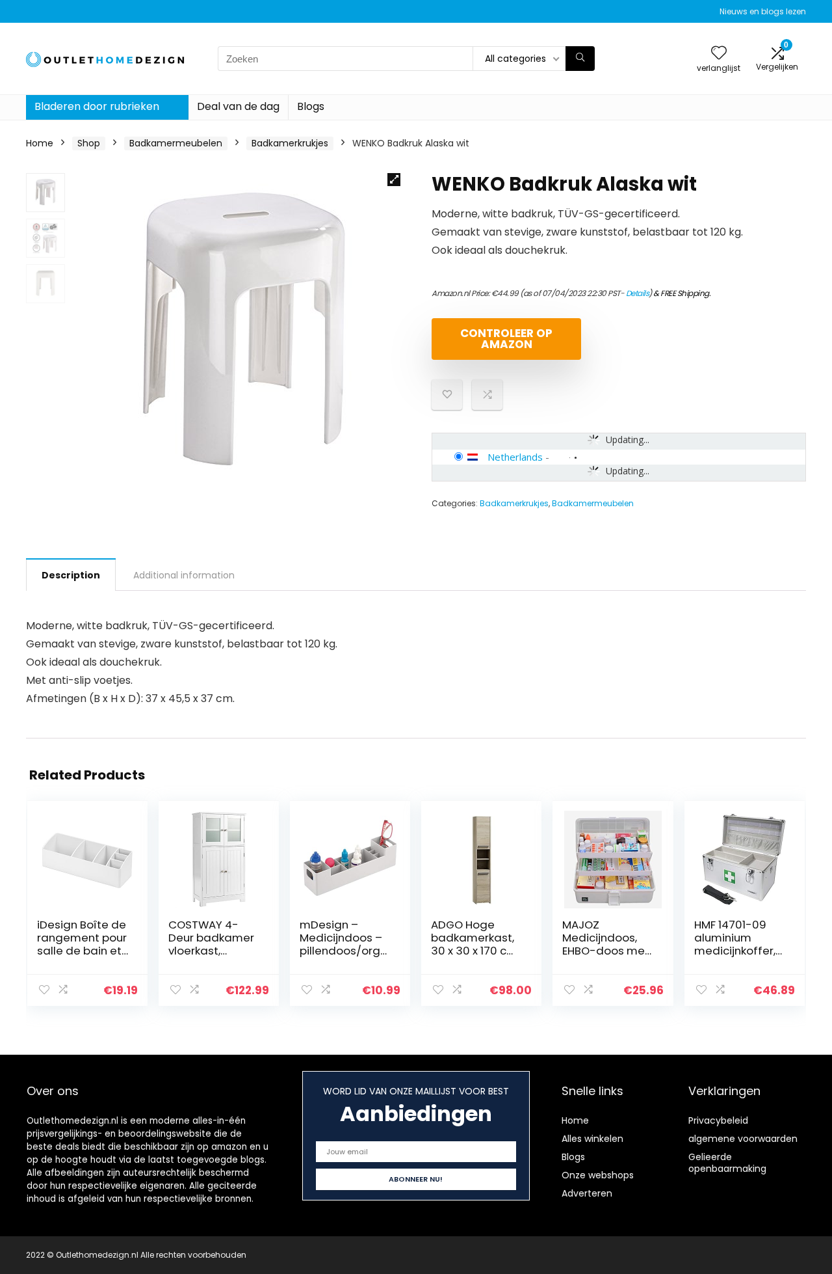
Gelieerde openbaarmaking (727, 1162)
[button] (393, 179)
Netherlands (515, 456)
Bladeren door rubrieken (96, 106)
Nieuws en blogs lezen (763, 11)
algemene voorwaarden (743, 1138)
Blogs (310, 106)
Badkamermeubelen (175, 143)
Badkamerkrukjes (290, 143)
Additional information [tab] (184, 575)
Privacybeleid (718, 1120)
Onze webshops (598, 1175)
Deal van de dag (238, 106)
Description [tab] (71, 575)
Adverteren (587, 1193)
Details (637, 293)
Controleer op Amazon (506, 338)
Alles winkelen (592, 1138)
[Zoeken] (580, 58)
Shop (88, 143)
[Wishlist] (719, 53)
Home (39, 143)
